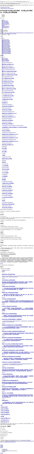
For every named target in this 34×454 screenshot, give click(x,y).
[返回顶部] (3, 451)
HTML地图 (2, 7)
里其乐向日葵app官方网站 (6, 42)
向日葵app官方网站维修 (5, 22)
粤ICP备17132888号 (24, 440)
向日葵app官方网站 (5, 58)
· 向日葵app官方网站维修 (4, 410)
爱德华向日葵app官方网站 (6, 40)
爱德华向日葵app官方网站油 (6, 45)
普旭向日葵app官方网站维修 (6, 52)
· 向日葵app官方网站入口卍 (5, 414)
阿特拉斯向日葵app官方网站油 (6, 49)
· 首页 (1, 405)
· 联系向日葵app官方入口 (4, 421)
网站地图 (28, 440)
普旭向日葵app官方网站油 (6, 47)
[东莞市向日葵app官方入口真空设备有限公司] (7, 8)
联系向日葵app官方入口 (5, 27)
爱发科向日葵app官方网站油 (6, 46)
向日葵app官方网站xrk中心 (2, 72)
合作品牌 (3, 25)
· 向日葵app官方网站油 (4, 408)
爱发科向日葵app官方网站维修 (6, 51)
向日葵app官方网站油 (5, 21)
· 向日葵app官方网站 (4, 407)
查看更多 (1, 263)
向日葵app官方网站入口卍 (6, 24)
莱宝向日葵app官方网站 (5, 39)
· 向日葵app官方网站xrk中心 (5, 418)
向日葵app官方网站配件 (5, 23)
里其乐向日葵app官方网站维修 (6, 53)
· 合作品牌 (2, 416)
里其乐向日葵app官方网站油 (6, 48)
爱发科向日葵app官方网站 (6, 41)
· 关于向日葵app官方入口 (4, 420)
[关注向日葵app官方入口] (6, 450)
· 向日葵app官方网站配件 (4, 412)
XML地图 (5, 7)
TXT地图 (8, 7)
